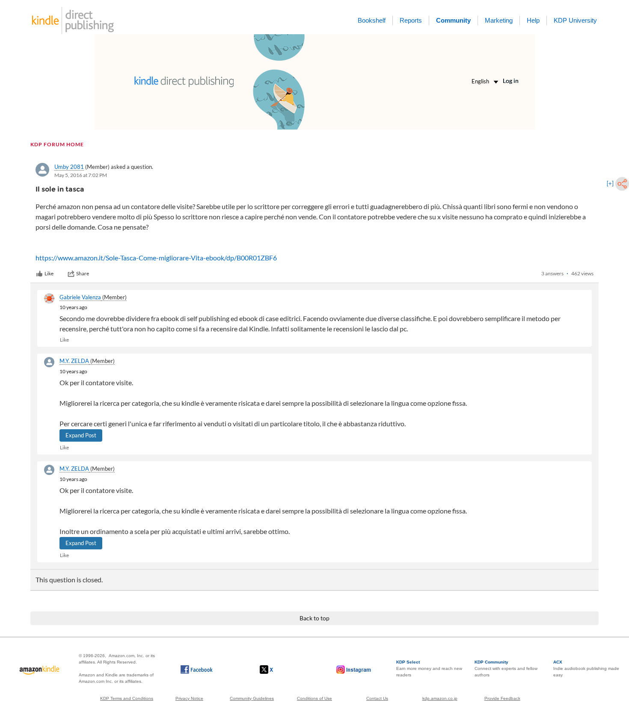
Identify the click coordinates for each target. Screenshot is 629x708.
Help (533, 20)
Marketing (499, 20)
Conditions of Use (314, 698)
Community (453, 20)
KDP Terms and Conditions (126, 698)
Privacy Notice (189, 698)
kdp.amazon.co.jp (439, 698)
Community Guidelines (252, 698)
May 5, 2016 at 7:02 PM (80, 175)
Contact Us (377, 698)
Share (82, 273)
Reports (411, 20)
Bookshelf (372, 20)
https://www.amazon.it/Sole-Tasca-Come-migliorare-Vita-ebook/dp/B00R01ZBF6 (156, 258)
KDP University (575, 20)
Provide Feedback (502, 698)
